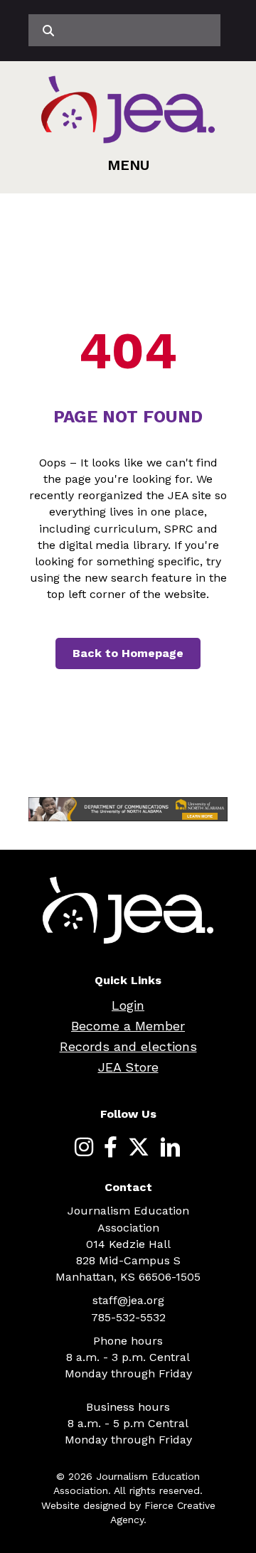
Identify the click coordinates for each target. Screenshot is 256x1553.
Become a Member (128, 1025)
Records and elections (128, 1046)
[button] (128, 165)
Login (128, 1005)
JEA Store (128, 1067)
